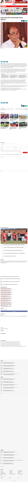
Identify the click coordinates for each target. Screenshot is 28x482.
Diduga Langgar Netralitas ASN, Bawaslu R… (6, 302)
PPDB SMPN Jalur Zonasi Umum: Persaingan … (6, 304)
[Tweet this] (23, 21)
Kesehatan (11, 460)
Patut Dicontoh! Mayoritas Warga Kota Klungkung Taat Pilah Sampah (7, 109)
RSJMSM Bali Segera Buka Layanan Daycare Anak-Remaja (10, 284)
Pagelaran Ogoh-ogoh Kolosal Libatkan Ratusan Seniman (13, 341)
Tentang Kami (11, 470)
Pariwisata (13, 365)
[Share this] (21, 21)
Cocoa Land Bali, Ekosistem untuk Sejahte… (6, 296)
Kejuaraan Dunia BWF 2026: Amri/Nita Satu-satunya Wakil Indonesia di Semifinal (14, 247)
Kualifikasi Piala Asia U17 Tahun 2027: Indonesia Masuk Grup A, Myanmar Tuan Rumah (4, 128)
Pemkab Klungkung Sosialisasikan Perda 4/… (8, 452)
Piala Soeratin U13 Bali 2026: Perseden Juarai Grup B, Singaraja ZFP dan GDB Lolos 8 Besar (23, 76)
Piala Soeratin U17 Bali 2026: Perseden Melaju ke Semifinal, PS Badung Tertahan (13, 76)
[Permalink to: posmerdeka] (1, 20)
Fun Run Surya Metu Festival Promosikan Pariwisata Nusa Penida (11, 281)
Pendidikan (9, 303)
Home (1, 470)
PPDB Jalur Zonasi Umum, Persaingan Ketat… (6, 294)
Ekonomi (7, 378)
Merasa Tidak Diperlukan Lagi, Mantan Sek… (6, 298)
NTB (6, 301)
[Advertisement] (14, 55)
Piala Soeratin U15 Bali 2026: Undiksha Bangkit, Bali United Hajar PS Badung (13, 250)
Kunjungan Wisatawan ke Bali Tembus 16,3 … (8, 463)
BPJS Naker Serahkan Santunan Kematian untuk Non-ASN (21, 109)
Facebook (2, 477)
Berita (5, 288)
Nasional (7, 290)
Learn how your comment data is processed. (15, 154)
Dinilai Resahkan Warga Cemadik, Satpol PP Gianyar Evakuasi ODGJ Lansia (10, 276)
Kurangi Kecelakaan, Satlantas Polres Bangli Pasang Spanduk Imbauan (22, 128)
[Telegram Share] (25, 21)
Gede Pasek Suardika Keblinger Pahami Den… (6, 306)
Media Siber (2, 471)
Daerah (7, 288)
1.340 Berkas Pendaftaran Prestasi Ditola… (6, 292)
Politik (9, 290)
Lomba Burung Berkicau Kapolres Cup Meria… (9, 363)
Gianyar (7, 362)
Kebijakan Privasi (20, 471)
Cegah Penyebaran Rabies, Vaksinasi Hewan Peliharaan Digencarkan (11, 278)
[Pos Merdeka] (14, 4)
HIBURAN (9, 288)
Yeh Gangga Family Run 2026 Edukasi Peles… (8, 455)
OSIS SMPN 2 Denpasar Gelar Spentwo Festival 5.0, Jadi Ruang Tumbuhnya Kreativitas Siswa (5, 76)
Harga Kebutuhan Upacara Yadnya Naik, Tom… (9, 390)
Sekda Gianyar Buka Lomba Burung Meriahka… (9, 371)
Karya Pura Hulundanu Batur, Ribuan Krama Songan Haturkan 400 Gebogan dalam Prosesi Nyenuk (13, 128)
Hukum (5, 305)
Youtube (11, 477)
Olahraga (18, 460)
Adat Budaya (2, 288)
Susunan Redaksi (20, 470)
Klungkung (9, 381)
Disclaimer (10, 471)
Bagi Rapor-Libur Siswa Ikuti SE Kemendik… (6, 300)
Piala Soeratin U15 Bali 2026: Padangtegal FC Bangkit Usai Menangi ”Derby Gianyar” (14, 244)
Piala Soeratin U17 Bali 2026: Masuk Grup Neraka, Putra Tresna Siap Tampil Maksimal (14, 253)
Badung (4, 288)
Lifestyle (9, 362)
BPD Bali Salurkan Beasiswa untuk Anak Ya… (8, 379)
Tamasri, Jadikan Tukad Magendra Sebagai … (8, 374)
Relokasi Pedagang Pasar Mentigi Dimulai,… (8, 382)
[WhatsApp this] (26, 21)
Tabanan (14, 387)
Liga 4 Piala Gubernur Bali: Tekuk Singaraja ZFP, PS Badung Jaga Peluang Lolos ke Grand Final (14, 346)
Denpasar (5, 290)
